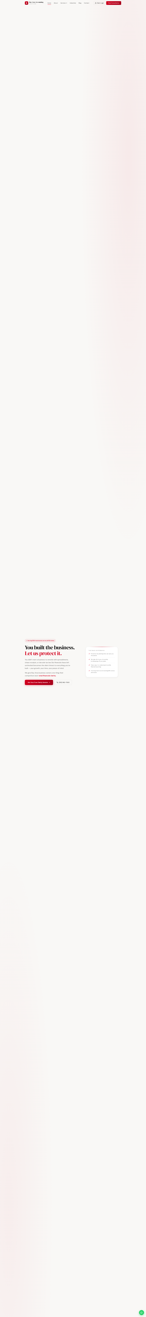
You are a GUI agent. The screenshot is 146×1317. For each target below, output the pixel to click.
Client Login (100, 3)
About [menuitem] (56, 3)
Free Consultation (113, 3)
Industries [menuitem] (73, 3)
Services (63, 3)
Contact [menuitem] (86, 3)
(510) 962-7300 (64, 682)
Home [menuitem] (49, 3)
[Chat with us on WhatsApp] (141, 1312)
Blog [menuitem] (80, 3)
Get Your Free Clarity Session (38, 682)
